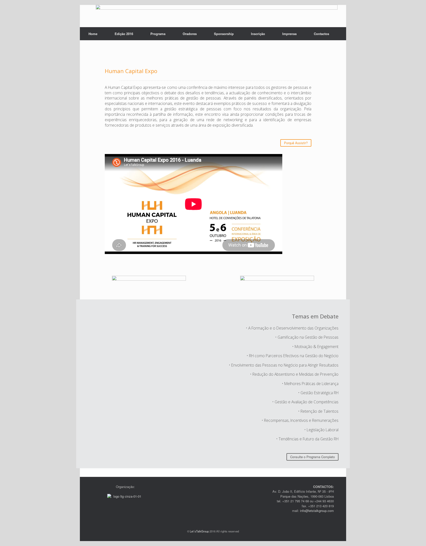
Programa (157, 33)
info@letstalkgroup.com (316, 510)
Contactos (321, 33)
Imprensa (289, 33)
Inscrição (258, 33)
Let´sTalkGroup (199, 531)
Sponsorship (224, 33)
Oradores (190, 33)
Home (93, 33)
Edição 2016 (124, 33)
